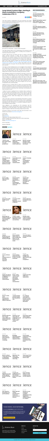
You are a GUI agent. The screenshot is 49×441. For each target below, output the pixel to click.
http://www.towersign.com (17, 111)
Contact (23, 432)
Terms (22, 428)
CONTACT (21, 6)
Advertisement (24, 431)
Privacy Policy (24, 429)
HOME (4, 6)
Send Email (7, 116)
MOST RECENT (9, 6)
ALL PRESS (16, 6)
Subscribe (40, 432)
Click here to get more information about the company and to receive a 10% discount (16, 62)
